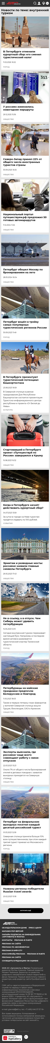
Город (6, 67)
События (7, 523)
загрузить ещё (25, 910)
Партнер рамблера (23, 1031)
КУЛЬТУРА (8, 410)
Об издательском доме (14, 928)
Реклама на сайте (11, 944)
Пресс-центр (35, 928)
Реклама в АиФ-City (12, 950)
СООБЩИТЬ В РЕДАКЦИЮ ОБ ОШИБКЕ (20, 961)
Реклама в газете (23, 940)
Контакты (7, 940)
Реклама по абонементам (15, 947)
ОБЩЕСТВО (8, 119)
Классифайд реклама (13, 954)
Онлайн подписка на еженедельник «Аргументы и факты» (21, 935)
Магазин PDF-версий (12, 931)
